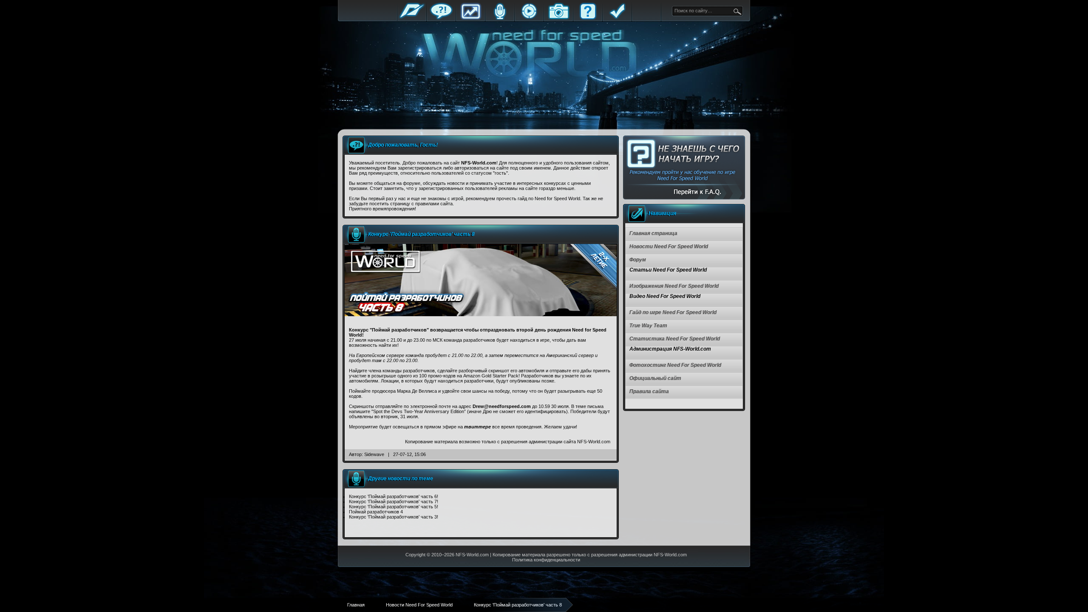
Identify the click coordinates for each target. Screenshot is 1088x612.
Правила (617, 18)
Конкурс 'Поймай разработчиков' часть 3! (393, 516)
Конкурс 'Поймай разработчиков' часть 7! (393, 501)
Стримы (529, 18)
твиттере (477, 426)
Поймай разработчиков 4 (376, 511)
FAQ (587, 18)
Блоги (499, 18)
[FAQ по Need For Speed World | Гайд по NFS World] (684, 168)
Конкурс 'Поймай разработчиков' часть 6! (393, 496)
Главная (411, 18)
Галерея (558, 18)
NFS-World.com (472, 554)
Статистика (470, 18)
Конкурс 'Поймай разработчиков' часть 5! (393, 506)
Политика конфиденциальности (546, 559)
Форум (441, 18)
